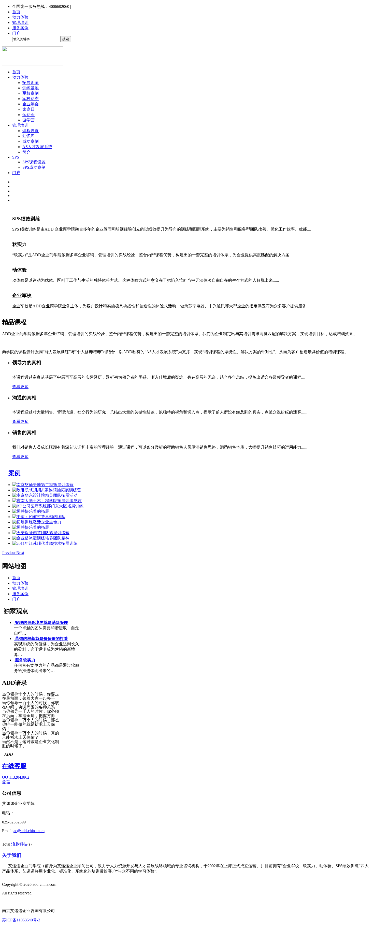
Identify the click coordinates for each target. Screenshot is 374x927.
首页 (16, 12)
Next (20, 552)
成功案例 (30, 141)
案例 (14, 473)
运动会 (28, 114)
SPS (15, 157)
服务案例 (20, 28)
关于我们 (11, 855)
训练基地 (30, 88)
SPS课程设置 (34, 162)
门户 (16, 33)
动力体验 (20, 17)
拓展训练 (30, 82)
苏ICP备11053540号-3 (21, 920)
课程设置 (30, 131)
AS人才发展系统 (37, 147)
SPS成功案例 (34, 167)
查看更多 (20, 386)
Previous (9, 552)
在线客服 (14, 766)
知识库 (28, 136)
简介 (26, 152)
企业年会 (30, 104)
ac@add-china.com (29, 831)
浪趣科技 (19, 844)
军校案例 (30, 93)
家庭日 (28, 109)
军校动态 (30, 98)
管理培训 (20, 22)
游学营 (28, 120)
